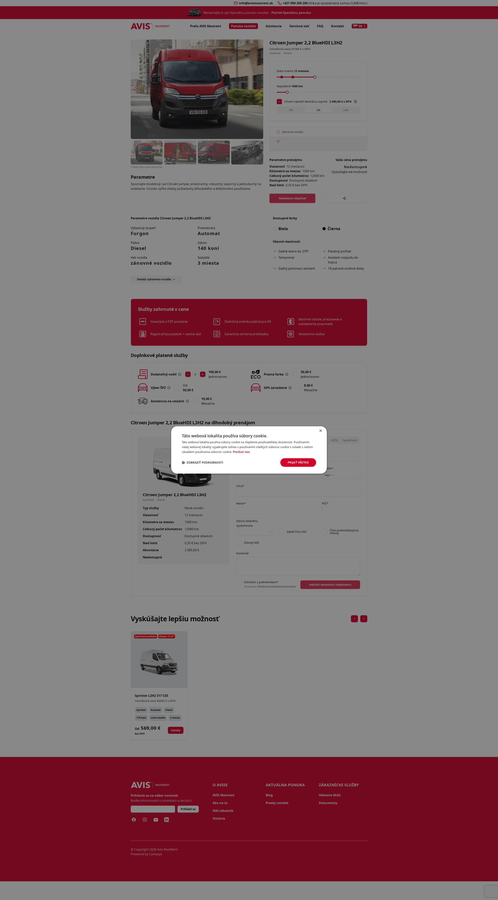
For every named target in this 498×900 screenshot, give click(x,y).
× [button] (320, 430)
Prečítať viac (241, 452)
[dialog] (249, 450)
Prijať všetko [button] (298, 462)
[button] (202, 462)
